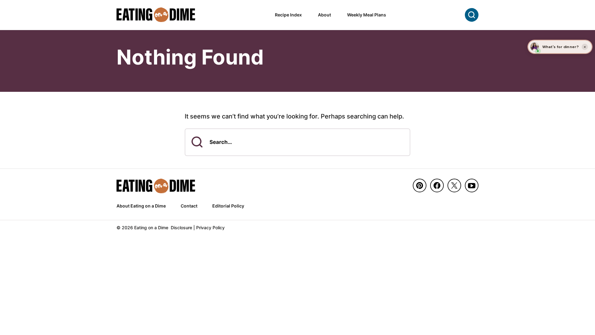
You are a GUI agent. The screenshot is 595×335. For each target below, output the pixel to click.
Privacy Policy (210, 227)
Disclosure (181, 227)
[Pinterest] (419, 185)
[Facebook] (437, 185)
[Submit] (197, 142)
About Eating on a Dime (141, 205)
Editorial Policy (228, 205)
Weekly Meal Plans (366, 14)
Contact (189, 205)
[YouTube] (471, 185)
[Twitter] (454, 185)
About (324, 14)
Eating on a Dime (156, 14)
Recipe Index (288, 14)
